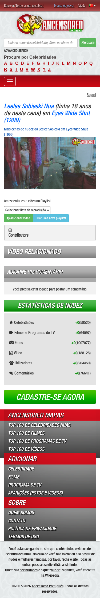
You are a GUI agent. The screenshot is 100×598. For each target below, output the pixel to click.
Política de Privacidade (32, 529)
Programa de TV (24, 485)
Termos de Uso (23, 537)
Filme (13, 477)
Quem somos (21, 513)
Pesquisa (87, 42)
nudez (55, 570)
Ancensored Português (47, 586)
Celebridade (21, 469)
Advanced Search (16, 51)
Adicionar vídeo (20, 218)
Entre (7, 5)
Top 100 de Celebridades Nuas (39, 425)
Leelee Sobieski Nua (29, 106)
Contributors (19, 235)
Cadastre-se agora (50, 397)
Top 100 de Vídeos (26, 449)
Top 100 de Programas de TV (37, 441)
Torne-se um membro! (29, 5)
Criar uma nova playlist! (51, 218)
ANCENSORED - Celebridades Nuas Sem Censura (50, 24)
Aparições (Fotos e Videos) (35, 493)
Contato (16, 521)
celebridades (29, 570)
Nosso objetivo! (64, 5)
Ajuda (81, 5)
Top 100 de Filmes (26, 433)
